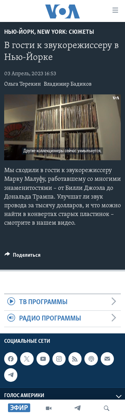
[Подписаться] (107, 358)
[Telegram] (77, 408)
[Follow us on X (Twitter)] (26, 358)
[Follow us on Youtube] (43, 358)
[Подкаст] (91, 358)
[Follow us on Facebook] (10, 358)
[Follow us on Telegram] (10, 375)
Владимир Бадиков (68, 84)
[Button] (23, 256)
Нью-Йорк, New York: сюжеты (49, 32)
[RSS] (75, 358)
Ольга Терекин (22, 84)
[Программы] (48, 408)
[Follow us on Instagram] (59, 358)
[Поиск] (106, 408)
